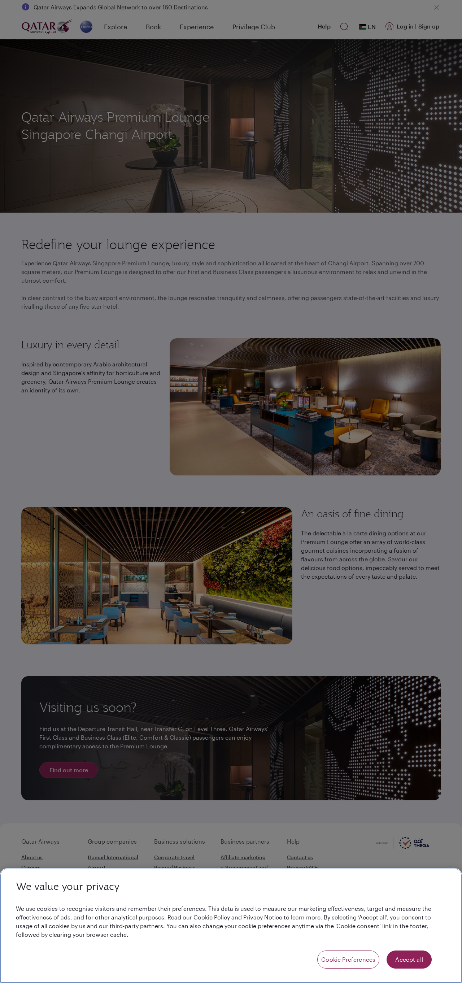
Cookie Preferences (348, 959)
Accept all (409, 959)
